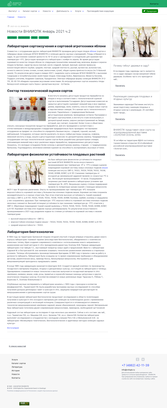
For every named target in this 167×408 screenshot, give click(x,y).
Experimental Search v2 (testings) (35, 388)
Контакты (154, 4)
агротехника (44, 37)
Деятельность (63, 11)
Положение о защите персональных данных (43, 391)
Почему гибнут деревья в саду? (131, 65)
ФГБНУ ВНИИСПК (23, 386)
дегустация (12, 37)
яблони (34, 37)
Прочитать (120, 85)
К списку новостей (17, 346)
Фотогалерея (13, 328)
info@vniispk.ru (128, 370)
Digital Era (20, 388)
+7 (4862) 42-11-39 (135, 365)
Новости (47, 11)
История (16, 370)
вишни (105, 168)
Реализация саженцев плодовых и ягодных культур (132, 97)
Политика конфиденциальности (17, 391)
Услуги (78, 11)
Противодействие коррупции (100, 11)
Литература (17, 367)
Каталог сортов (19, 363)
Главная (10, 17)
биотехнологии (24, 37)
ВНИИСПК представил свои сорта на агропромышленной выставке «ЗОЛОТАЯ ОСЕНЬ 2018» (134, 132)
